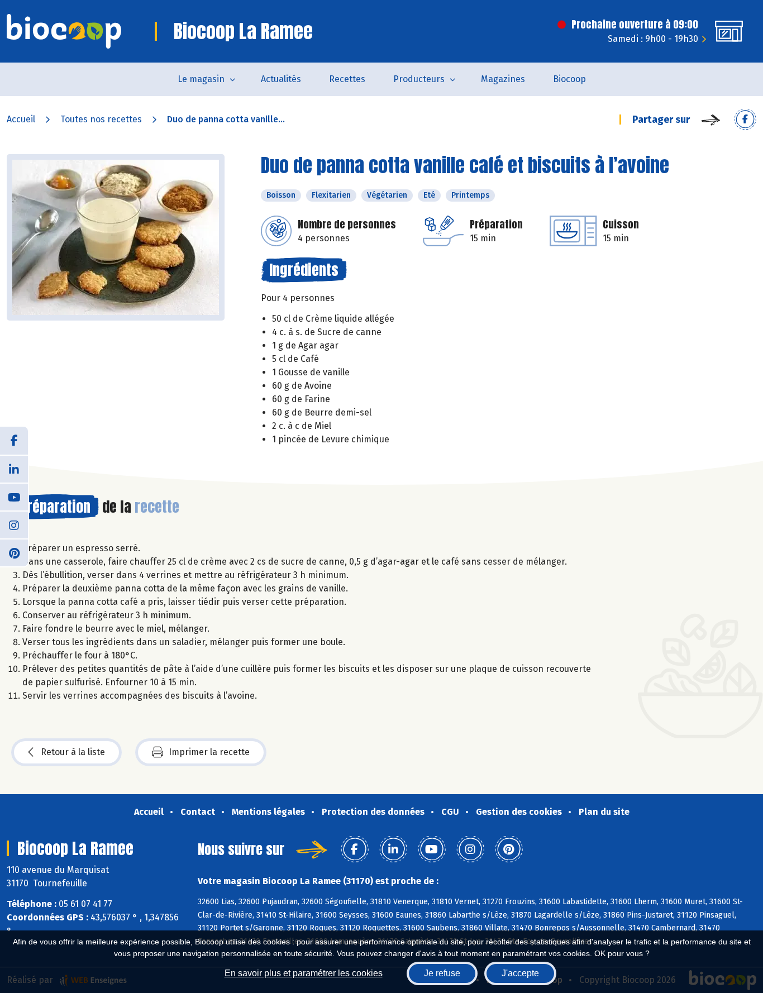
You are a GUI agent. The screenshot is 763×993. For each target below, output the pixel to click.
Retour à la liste (73, 752)
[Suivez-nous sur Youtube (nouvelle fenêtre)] (14, 496)
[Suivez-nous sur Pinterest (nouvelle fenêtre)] (14, 552)
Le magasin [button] (201, 79)
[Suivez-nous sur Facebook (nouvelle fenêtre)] (14, 441)
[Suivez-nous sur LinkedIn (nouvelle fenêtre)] (14, 469)
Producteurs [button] (419, 79)
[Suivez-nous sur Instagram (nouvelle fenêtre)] (14, 524)
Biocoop (569, 79)
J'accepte (520, 973)
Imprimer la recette (209, 752)
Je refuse (442, 973)
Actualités (281, 79)
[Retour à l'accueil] (64, 31)
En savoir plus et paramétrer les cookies (304, 973)
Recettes (347, 79)
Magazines (503, 79)
